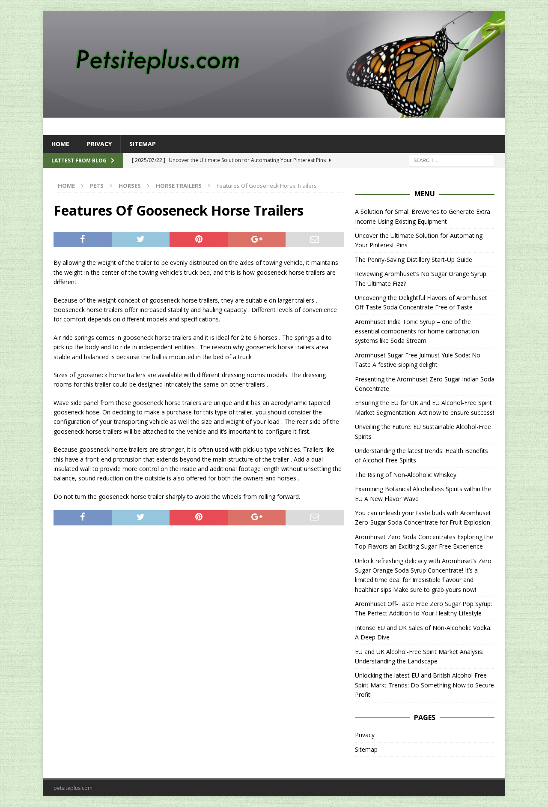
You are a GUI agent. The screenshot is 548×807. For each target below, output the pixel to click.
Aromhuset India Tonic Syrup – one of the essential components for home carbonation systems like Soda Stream (417, 331)
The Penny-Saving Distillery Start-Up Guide (413, 259)
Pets (97, 185)
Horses (130, 185)
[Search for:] (451, 160)
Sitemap (142, 144)
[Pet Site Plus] (274, 113)
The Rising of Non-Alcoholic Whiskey (405, 475)
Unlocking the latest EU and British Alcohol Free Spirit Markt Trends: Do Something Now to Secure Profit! (424, 685)
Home (60, 144)
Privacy (99, 144)
